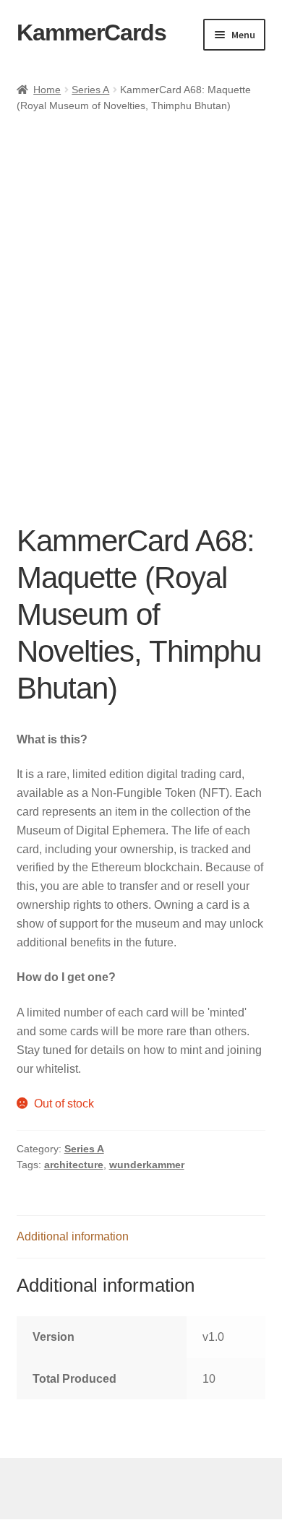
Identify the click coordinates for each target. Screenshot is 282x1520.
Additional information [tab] (73, 1236)
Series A (90, 89)
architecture (73, 1164)
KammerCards (91, 33)
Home (47, 89)
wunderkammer (146, 1164)
